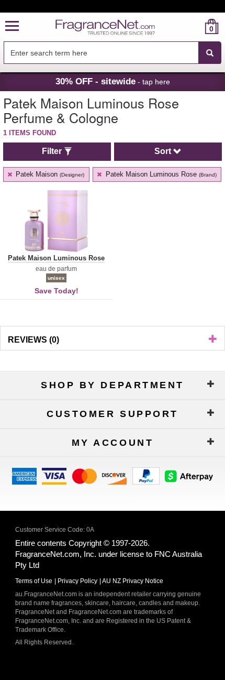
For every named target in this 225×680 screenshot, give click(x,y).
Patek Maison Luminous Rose (160, 174)
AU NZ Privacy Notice (132, 581)
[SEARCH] (209, 52)
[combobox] (112, 52)
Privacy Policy (77, 581)
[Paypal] (146, 474)
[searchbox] (101, 52)
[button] (12, 26)
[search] (195, 26)
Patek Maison (49, 174)
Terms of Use (33, 581)
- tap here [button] (112, 81)
